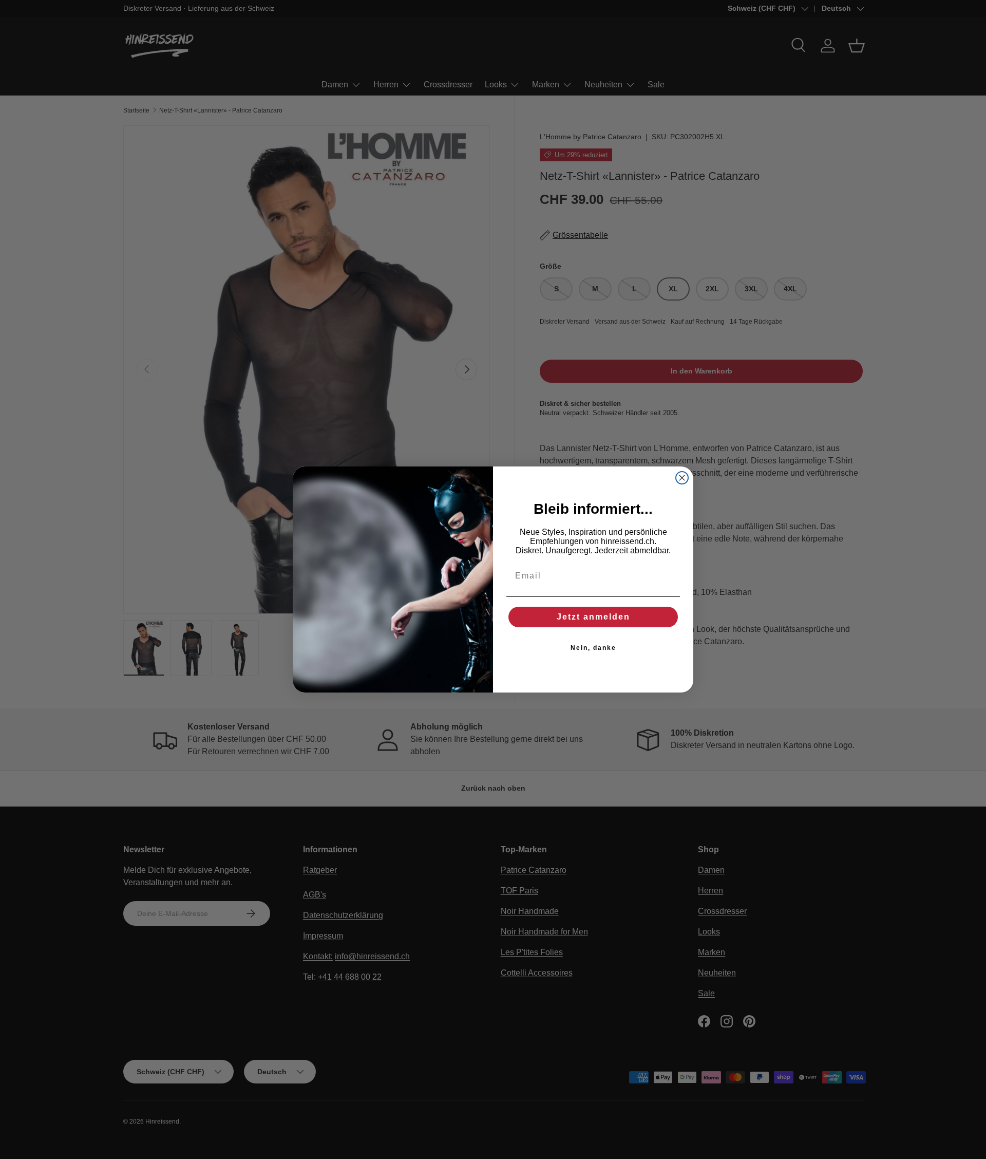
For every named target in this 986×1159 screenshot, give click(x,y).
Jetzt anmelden (593, 616)
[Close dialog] (682, 478)
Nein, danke (593, 647)
